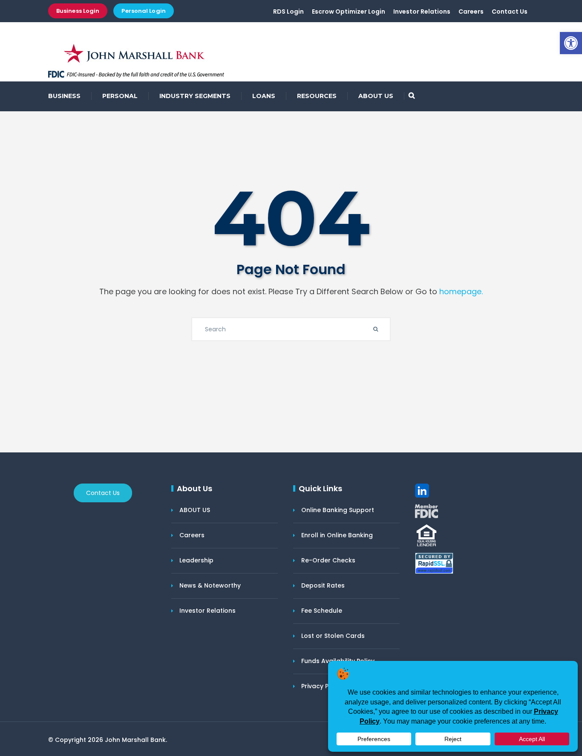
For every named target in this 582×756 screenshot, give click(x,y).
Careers (471, 11)
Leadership (196, 560)
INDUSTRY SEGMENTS (194, 96)
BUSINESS (64, 96)
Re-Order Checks (328, 560)
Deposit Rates (323, 585)
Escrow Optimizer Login (348, 11)
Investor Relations (421, 11)
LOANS (263, 96)
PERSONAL (120, 96)
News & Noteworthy (210, 585)
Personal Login (143, 11)
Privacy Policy (322, 686)
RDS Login (288, 11)
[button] (571, 43)
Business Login (77, 11)
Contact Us (509, 11)
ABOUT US (375, 96)
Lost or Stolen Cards (333, 635)
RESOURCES (317, 96)
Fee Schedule (321, 610)
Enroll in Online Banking (337, 535)
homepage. (461, 291)
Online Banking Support (337, 510)
